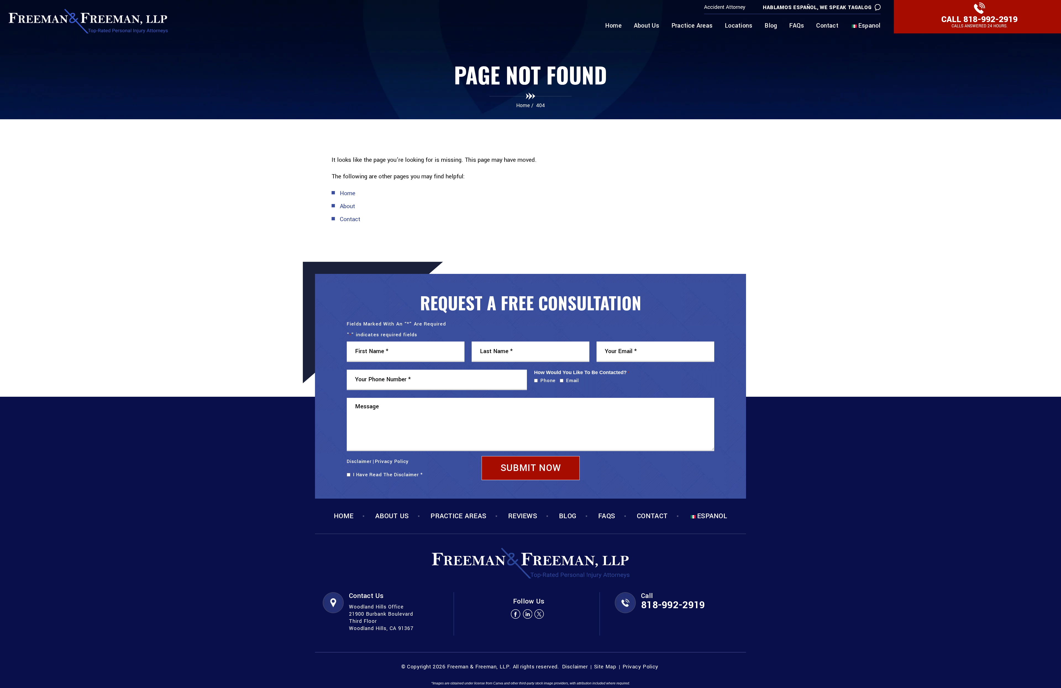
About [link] (347, 206)
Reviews (522, 516)
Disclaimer (359, 461)
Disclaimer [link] (575, 666)
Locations (738, 26)
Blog (771, 26)
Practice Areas (692, 26)
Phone (546, 380)
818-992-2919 (990, 19)
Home (613, 26)
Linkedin (527, 614)
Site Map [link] (605, 666)
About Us (646, 26)
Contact (827, 26)
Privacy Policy (392, 461)
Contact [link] (350, 219)
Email (571, 380)
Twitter (539, 614)
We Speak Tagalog (846, 7)
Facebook (515, 614)
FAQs (796, 26)
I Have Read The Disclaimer (387, 474)
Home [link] (347, 193)
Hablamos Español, (791, 7)
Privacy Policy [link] (640, 666)
